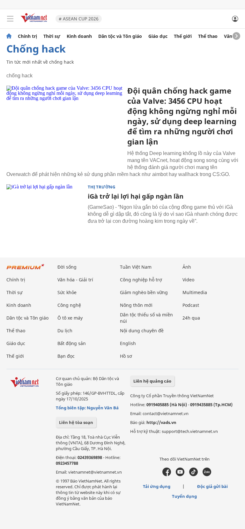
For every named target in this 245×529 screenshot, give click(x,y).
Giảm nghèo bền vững (144, 292)
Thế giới (183, 36)
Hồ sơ (126, 356)
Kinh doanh (79, 36)
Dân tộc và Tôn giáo (120, 36)
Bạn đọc (66, 356)
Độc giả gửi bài (212, 486)
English (128, 343)
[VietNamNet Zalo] (207, 474)
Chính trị (27, 36)
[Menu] (10, 19)
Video (188, 280)
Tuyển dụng (184, 496)
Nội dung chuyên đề (142, 331)
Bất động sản (71, 343)
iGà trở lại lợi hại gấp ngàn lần (135, 196)
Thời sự (51, 36)
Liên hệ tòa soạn (76, 422)
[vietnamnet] (35, 23)
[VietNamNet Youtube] (180, 474)
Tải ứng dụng (156, 486)
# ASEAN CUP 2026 (79, 19)
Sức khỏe (67, 292)
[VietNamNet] (8, 36)
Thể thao (208, 36)
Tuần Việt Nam (136, 267)
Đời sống (67, 267)
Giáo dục (157, 36)
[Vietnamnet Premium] (25, 270)
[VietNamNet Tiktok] (193, 474)
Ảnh (186, 267)
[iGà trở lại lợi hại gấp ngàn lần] (44, 209)
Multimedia (194, 292)
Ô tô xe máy (70, 318)
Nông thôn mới (136, 305)
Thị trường (101, 187)
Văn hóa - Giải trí (75, 280)
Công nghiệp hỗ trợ (141, 280)
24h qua (191, 318)
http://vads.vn (161, 422)
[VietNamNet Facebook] (166, 474)
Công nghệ (69, 305)
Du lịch (64, 331)
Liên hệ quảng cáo (152, 381)
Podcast (190, 305)
